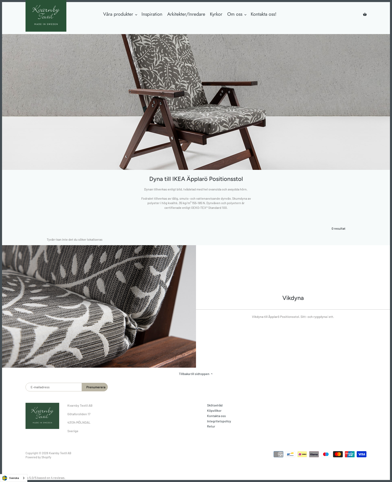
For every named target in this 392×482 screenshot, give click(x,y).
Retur (211, 426)
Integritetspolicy (219, 421)
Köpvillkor (214, 410)
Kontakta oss (216, 416)
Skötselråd (215, 405)
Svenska (14, 478)
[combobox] (13, 478)
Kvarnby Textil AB (60, 453)
